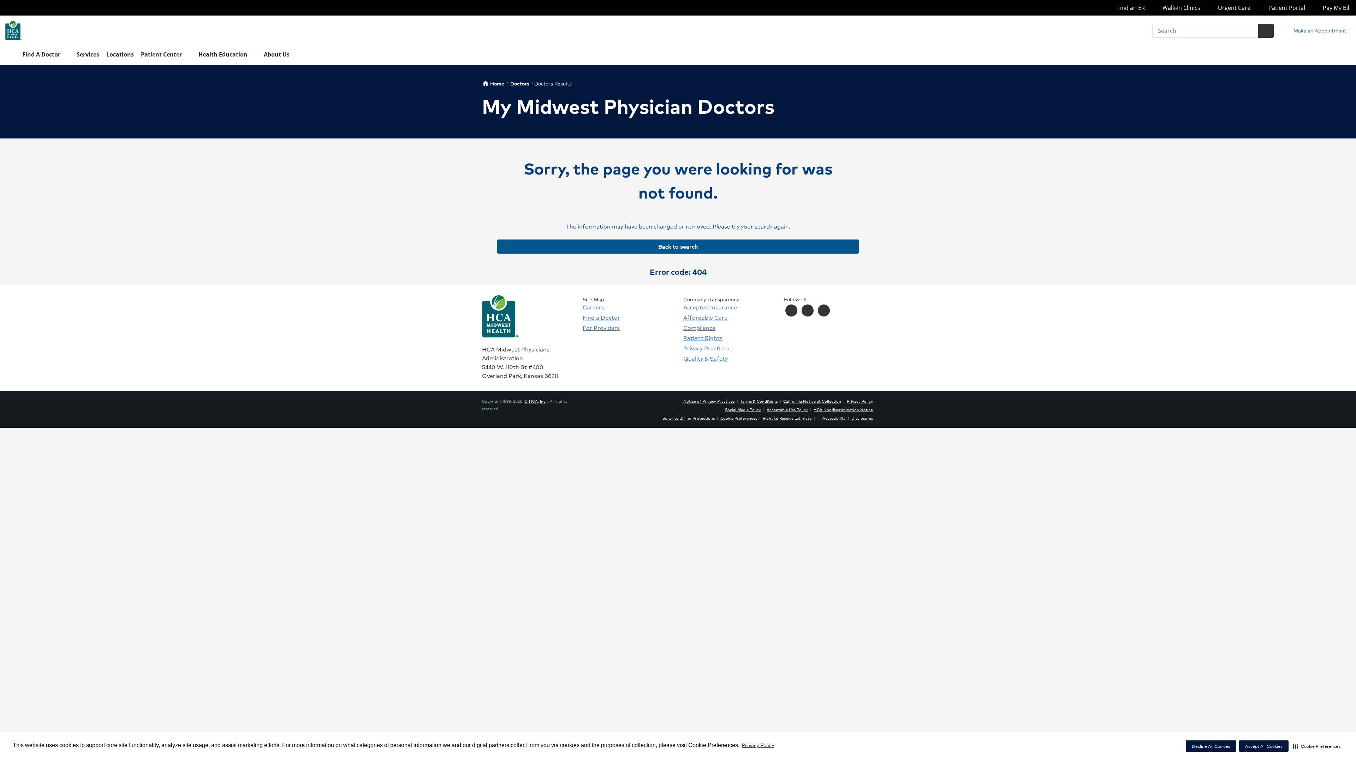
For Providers (601, 328)
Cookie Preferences (738, 418)
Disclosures (862, 418)
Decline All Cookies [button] (1211, 746)
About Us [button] (277, 54)
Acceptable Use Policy (787, 409)
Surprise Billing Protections (688, 418)
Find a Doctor (601, 317)
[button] (1316, 746)
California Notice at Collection (812, 401)
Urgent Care (1233, 8)
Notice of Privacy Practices (708, 401)
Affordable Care (705, 317)
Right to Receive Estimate (787, 418)
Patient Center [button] (162, 54)
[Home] (10, 55)
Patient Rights (702, 338)
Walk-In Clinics (1180, 8)
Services (88, 54)
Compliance (699, 328)
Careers (593, 307)
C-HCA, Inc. (535, 401)
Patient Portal (1286, 8)
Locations (120, 54)
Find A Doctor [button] (42, 54)
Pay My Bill (1336, 8)
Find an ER (1130, 8)
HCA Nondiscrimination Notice (843, 409)
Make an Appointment (1319, 30)
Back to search (678, 246)
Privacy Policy (758, 745)
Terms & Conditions (759, 401)
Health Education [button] (223, 54)
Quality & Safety (705, 358)
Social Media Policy (743, 409)
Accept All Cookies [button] (1264, 746)
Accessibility (834, 418)
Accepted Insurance (710, 307)
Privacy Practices (706, 348)
